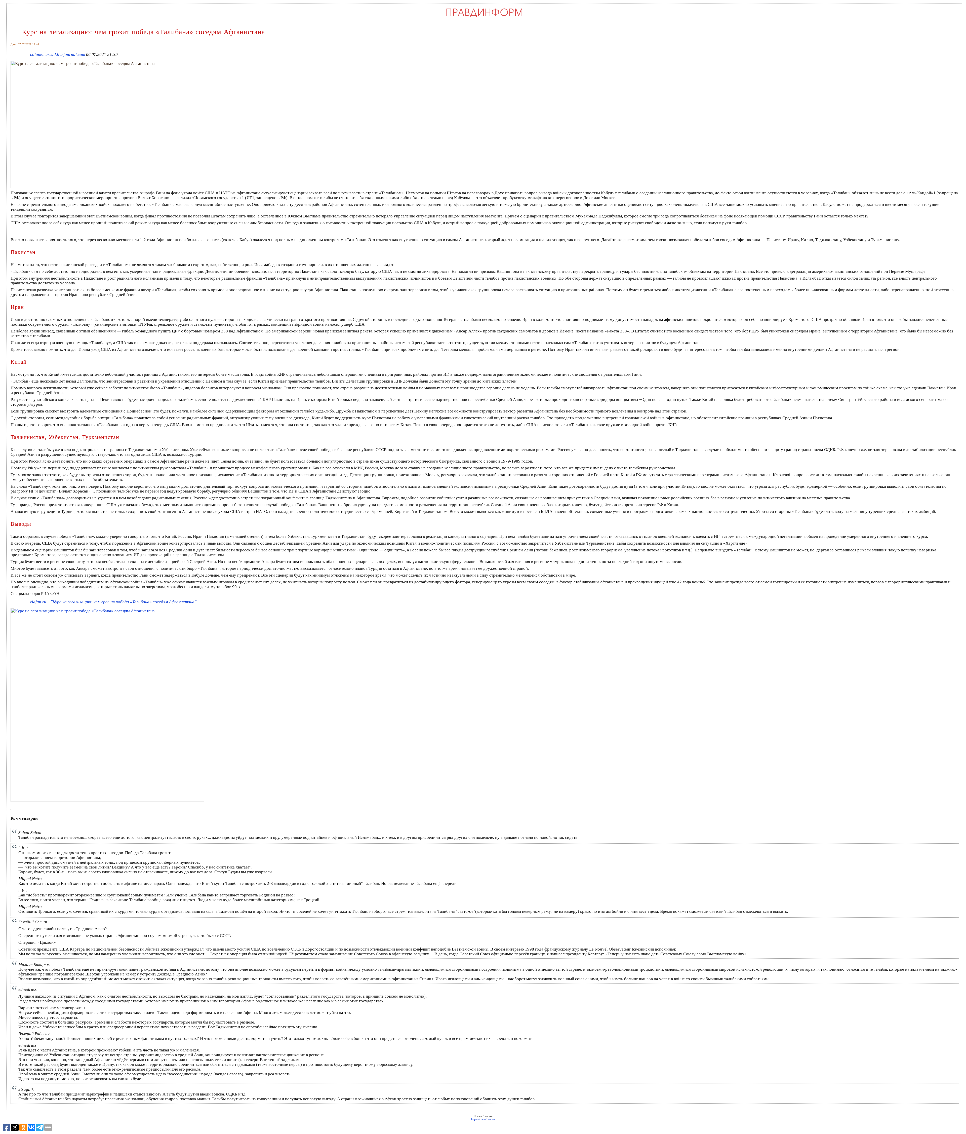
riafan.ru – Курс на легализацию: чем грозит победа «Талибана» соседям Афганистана (113, 601)
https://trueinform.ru (483, 1119)
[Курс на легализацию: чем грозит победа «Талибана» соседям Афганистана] (124, 186)
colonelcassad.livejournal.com (57, 54)
